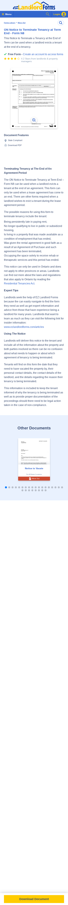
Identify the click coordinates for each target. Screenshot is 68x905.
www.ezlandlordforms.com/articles (24, 327)
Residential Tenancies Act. (19, 283)
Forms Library (9, 23)
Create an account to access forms (43, 54)
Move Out (21, 23)
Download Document (34, 899)
